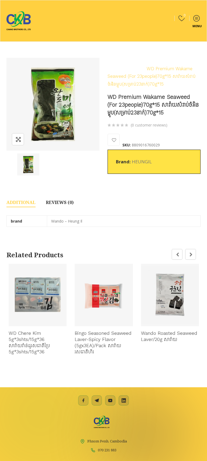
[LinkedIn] (124, 400)
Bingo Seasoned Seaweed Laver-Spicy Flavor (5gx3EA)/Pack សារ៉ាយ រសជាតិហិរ (103, 342)
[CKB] (18, 20)
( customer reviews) (149, 125)
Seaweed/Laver (123, 68)
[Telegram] (97, 400)
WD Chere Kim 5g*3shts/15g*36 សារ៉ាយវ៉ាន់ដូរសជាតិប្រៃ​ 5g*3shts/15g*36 (29, 342)
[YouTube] (110, 400)
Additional (21, 202)
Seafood (162, 61)
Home (114, 61)
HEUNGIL (142, 162)
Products (136, 61)
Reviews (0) (60, 202)
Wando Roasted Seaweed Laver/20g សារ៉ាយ (169, 336)
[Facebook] (83, 400)
